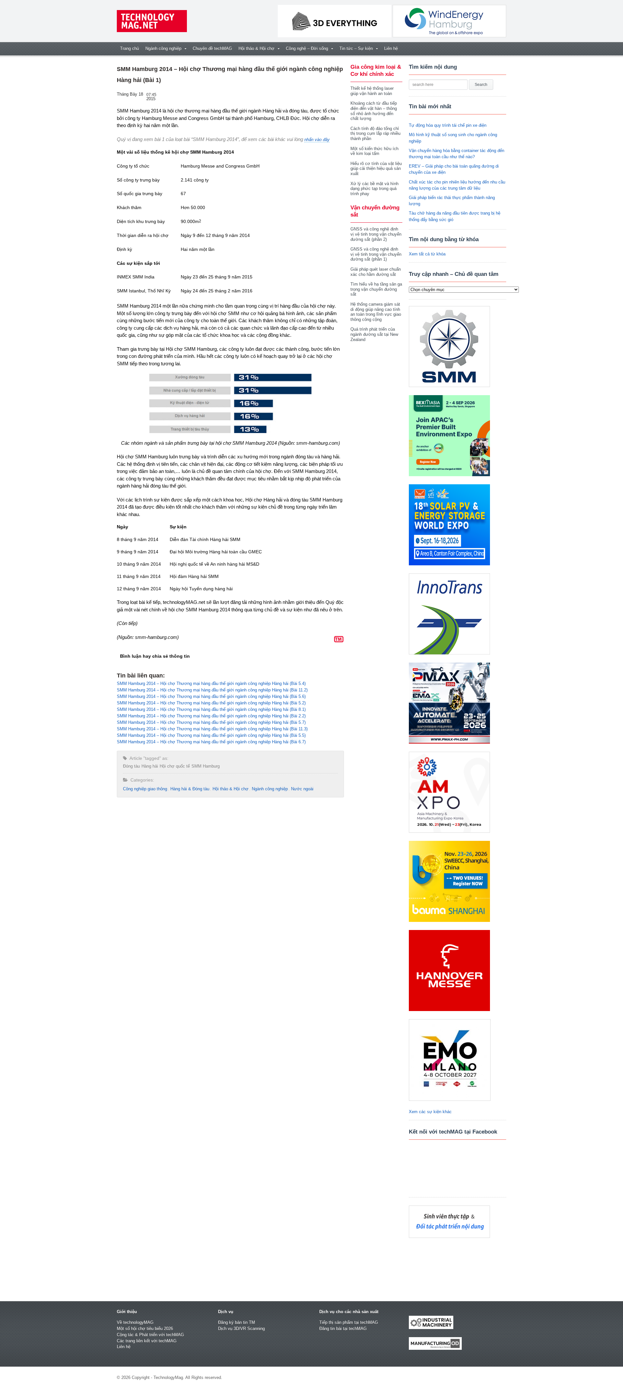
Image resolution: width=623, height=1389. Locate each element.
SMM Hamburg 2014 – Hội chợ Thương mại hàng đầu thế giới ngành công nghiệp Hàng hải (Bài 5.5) (211, 735)
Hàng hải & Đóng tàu (189, 788)
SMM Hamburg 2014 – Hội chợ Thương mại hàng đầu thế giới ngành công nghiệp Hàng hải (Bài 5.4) (211, 683)
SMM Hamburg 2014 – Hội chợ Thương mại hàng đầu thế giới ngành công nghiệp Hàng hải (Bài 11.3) (212, 728)
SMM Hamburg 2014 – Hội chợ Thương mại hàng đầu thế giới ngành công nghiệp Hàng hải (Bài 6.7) (211, 741)
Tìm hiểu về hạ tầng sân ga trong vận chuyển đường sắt (376, 289)
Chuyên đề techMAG (212, 48)
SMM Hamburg (205, 766)
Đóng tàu (131, 766)
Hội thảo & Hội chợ (231, 788)
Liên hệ (391, 48)
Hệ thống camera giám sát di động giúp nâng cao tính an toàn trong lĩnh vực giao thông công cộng (375, 312)
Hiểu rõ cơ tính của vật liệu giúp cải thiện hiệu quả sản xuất (376, 168)
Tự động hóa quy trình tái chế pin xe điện (447, 125)
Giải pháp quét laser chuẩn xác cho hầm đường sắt (375, 272)
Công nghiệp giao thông (145, 788)
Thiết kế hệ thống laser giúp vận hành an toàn (372, 91)
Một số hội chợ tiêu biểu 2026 (145, 1328)
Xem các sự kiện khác (430, 1111)
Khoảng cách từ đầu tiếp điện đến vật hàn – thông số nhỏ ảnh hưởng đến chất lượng (373, 111)
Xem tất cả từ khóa (427, 254)
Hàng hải (149, 766)
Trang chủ (129, 48)
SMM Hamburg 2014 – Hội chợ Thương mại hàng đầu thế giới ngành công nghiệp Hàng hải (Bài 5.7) (211, 722)
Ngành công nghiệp (270, 788)
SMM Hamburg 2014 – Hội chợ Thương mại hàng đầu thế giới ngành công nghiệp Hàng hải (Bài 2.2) (211, 715)
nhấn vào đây (317, 139)
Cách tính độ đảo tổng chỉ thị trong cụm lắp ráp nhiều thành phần (375, 133)
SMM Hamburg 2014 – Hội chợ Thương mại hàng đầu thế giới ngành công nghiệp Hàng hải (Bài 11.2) (212, 690)
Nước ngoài (302, 788)
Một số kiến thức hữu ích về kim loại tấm (374, 151)
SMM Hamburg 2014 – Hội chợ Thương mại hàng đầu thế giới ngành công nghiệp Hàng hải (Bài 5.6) (211, 696)
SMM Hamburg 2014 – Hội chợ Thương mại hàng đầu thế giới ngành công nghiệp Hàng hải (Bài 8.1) (211, 709)
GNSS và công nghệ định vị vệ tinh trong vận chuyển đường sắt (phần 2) (375, 234)
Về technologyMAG (135, 1322)
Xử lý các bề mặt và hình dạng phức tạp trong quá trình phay (374, 188)
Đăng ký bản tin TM (236, 1322)
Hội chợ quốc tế (175, 766)
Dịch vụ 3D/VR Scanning (241, 1328)
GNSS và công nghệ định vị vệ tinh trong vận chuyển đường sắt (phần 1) (375, 254)
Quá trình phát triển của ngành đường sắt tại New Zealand (374, 334)
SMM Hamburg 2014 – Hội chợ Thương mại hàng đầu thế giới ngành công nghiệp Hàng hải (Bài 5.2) (211, 702)
